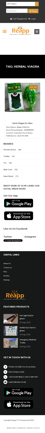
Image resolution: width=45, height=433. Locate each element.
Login (33, 19)
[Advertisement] (22, 43)
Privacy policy (33, 428)
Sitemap (6, 280)
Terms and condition (16, 428)
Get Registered (20, 19)
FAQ (5, 272)
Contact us (7, 267)
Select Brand (8, 176)
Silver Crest (7, 169)
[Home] (18, 30)
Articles (6, 276)
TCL (5, 163)
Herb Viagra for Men (22, 123)
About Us (7, 263)
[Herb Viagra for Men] (22, 97)
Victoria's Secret (9, 150)
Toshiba (6, 156)
